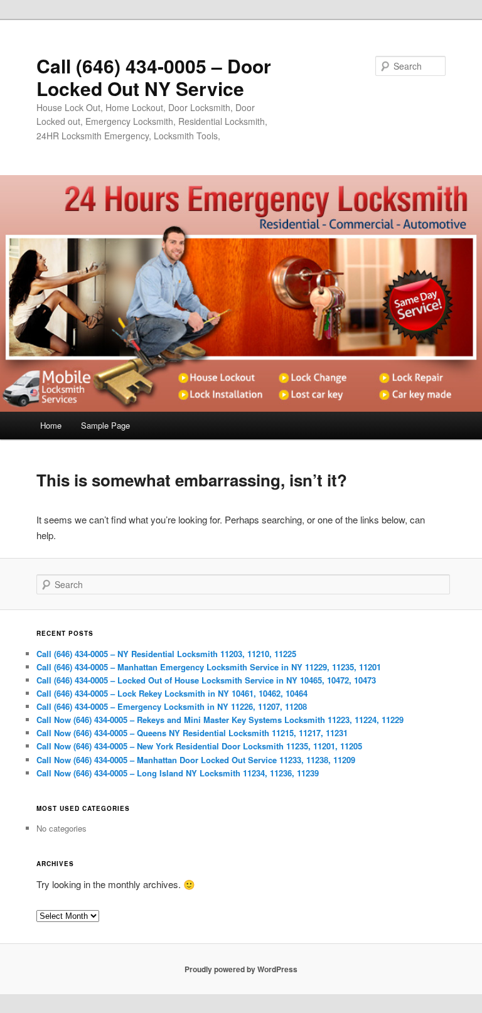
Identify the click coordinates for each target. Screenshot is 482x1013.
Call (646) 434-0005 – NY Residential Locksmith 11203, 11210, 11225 (166, 654)
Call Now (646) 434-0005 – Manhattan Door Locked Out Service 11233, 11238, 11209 (195, 760)
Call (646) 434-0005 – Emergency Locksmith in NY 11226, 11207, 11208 (171, 706)
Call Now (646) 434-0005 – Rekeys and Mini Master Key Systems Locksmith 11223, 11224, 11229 (220, 720)
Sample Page (105, 425)
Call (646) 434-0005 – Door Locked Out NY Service (153, 77)
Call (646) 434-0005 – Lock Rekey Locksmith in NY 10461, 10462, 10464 (172, 693)
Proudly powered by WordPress (241, 969)
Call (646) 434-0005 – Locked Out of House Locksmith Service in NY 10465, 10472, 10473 (206, 680)
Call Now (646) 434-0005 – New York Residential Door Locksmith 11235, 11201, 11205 (199, 746)
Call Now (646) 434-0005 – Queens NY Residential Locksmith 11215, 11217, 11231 (192, 733)
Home (51, 425)
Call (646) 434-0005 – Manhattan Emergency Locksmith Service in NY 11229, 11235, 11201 (208, 667)
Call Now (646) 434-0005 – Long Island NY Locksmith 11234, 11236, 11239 (177, 773)
